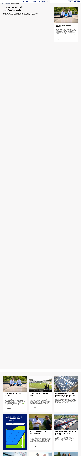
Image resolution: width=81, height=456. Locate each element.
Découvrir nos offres (14, 423)
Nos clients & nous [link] (45, 1)
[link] (3, 1)
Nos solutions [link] (25, 1)
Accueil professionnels (7, 3)
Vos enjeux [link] (34, 1)
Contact (77, 1)
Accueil (2, 3)
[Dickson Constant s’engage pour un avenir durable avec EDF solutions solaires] (66, 384)
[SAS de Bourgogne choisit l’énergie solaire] (40, 422)
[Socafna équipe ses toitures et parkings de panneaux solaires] (66, 422)
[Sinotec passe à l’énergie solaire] (66, 15)
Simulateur (70, 1)
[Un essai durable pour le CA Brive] (40, 384)
